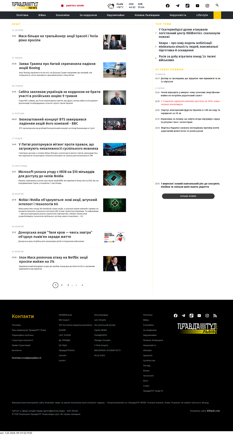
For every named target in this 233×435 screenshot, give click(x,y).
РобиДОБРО (100, 335)
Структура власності (22, 340)
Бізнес (146, 370)
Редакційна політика (22, 335)
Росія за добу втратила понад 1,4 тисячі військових (187, 58)
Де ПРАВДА (64, 340)
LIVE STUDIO (65, 335)
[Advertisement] (188, 157)
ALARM (62, 330)
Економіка (63, 15)
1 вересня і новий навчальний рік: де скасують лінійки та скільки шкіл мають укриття (190, 185)
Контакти (23, 316)
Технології (148, 375)
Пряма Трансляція (21, 345)
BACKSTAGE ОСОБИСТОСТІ (107, 350)
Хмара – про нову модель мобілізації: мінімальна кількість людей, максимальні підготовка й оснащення (188, 46)
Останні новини (169, 69)
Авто (145, 380)
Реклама (16, 325)
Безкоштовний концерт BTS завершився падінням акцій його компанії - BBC (52, 121)
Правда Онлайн (102, 340)
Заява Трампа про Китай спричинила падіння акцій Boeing (57, 66)
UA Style (63, 345)
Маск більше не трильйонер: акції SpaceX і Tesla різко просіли (58, 38)
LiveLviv (62, 355)
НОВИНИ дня (65, 315)
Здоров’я (147, 355)
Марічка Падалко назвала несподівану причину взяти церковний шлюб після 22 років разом (190, 129)
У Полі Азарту (101, 345)
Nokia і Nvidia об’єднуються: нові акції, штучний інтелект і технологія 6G (58, 202)
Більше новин (188, 196)
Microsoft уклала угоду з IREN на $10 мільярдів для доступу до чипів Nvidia (56, 174)
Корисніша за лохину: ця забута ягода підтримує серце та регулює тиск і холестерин (190, 121)
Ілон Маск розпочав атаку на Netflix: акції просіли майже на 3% (53, 259)
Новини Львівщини (147, 15)
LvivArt (62, 360)
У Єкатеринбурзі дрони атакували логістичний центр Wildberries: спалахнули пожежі (189, 33)
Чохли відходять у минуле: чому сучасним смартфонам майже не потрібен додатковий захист (190, 94)
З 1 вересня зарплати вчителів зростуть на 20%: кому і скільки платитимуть (190, 103)
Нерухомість (178, 15)
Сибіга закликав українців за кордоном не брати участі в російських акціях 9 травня (59, 94)
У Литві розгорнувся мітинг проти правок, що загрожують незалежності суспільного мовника (58, 146)
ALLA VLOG (99, 355)
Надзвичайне (116, 15)
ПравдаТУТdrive (67, 350)
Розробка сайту (205, 411)
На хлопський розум (104, 325)
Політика (22, 15)
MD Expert (64, 320)
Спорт (146, 385)
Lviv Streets (100, 320)
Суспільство (149, 360)
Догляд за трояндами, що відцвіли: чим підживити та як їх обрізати (190, 80)
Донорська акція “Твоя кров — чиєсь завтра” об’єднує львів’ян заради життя (55, 234)
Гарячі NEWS (100, 330)
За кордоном (88, 15)
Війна (42, 15)
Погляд (146, 365)
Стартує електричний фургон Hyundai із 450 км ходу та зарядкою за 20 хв (190, 112)
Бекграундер (101, 315)
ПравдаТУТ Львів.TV (153, 391)
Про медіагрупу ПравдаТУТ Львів (29, 330)
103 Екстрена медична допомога (75, 325)
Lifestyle (202, 15)
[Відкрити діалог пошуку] (217, 5)
